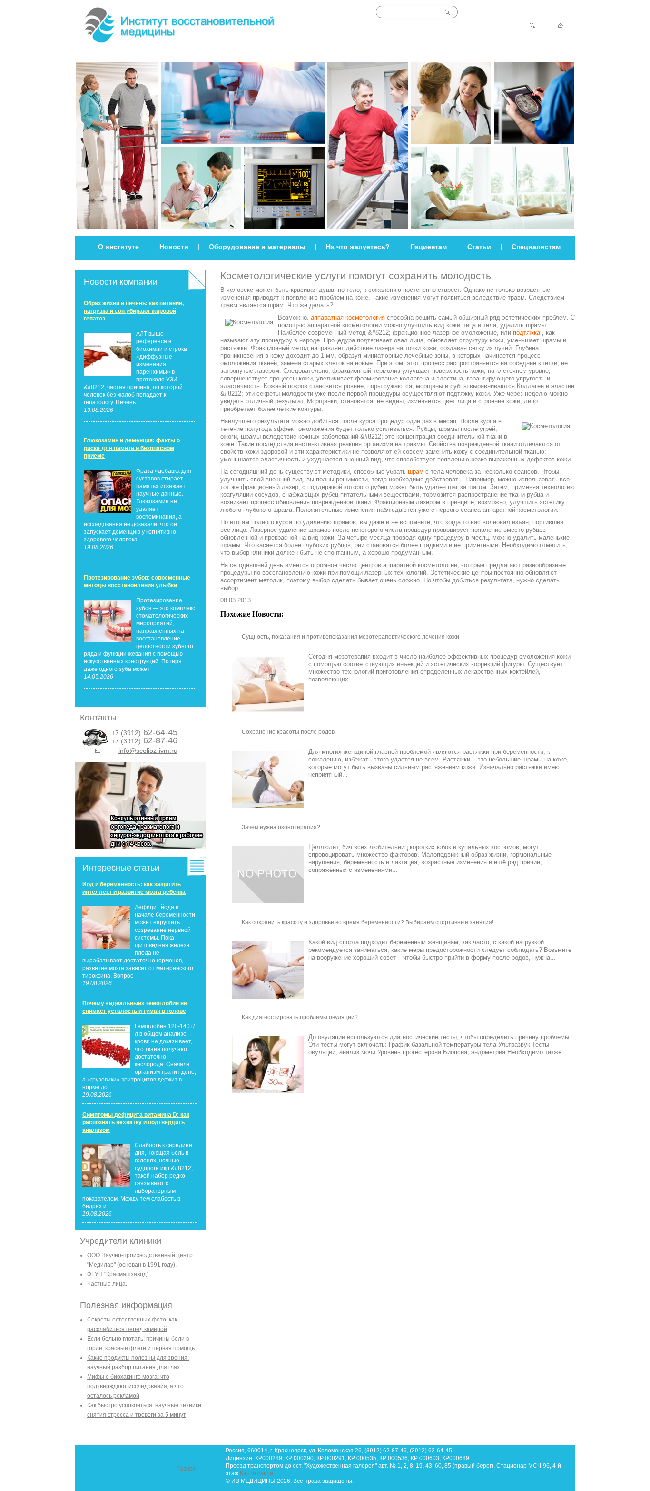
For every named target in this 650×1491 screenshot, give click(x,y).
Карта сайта (256, 1473)
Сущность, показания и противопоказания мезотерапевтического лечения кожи (350, 636)
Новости (173, 246)
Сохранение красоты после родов (288, 732)
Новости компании (121, 282)
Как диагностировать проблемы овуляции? (300, 1017)
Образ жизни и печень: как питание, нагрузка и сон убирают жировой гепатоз (134, 311)
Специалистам (536, 246)
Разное (186, 1468)
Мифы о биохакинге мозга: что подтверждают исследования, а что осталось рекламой (135, 1386)
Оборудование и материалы (257, 246)
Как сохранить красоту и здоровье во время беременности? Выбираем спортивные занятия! (367, 922)
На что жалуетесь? (358, 246)
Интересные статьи (120, 867)
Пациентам (428, 246)
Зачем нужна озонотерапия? (281, 827)
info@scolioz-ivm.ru (147, 750)
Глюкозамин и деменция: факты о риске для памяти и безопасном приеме (132, 448)
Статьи (479, 246)
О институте (118, 246)
